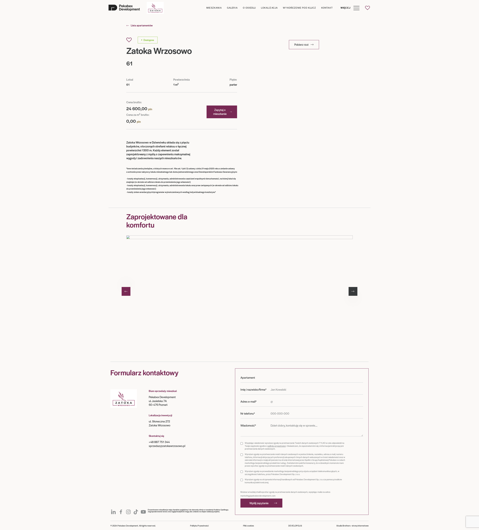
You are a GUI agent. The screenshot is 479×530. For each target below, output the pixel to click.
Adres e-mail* (248, 401)
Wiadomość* (248, 425)
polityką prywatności (277, 445)
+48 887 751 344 (159, 442)
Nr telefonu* (247, 413)
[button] (348, 7)
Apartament (247, 377)
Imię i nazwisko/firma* (253, 389)
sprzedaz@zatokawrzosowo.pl (167, 446)
